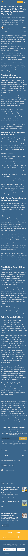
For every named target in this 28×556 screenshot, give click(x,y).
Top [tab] (3, 483)
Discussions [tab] (12, 483)
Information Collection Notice (15, 443)
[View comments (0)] (6, 31)
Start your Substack (10, 549)
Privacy (20, 544)
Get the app (21, 549)
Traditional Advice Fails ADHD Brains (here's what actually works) (10, 489)
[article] (14, 493)
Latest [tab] (6, 483)
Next (23, 455)
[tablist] (7, 465)
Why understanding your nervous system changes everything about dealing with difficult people (9, 517)
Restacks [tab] (11, 465)
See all (4, 525)
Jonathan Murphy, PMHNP (10, 26)
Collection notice (14, 545)
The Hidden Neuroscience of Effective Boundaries (9, 514)
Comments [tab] (4, 465)
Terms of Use (21, 441)
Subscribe (19, 2)
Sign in (25, 2)
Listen (24, 27)
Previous (6, 455)
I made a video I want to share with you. (10, 505)
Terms (24, 544)
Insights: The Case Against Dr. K (10, 502)
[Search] (25, 483)
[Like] (2, 31)
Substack (7, 553)
